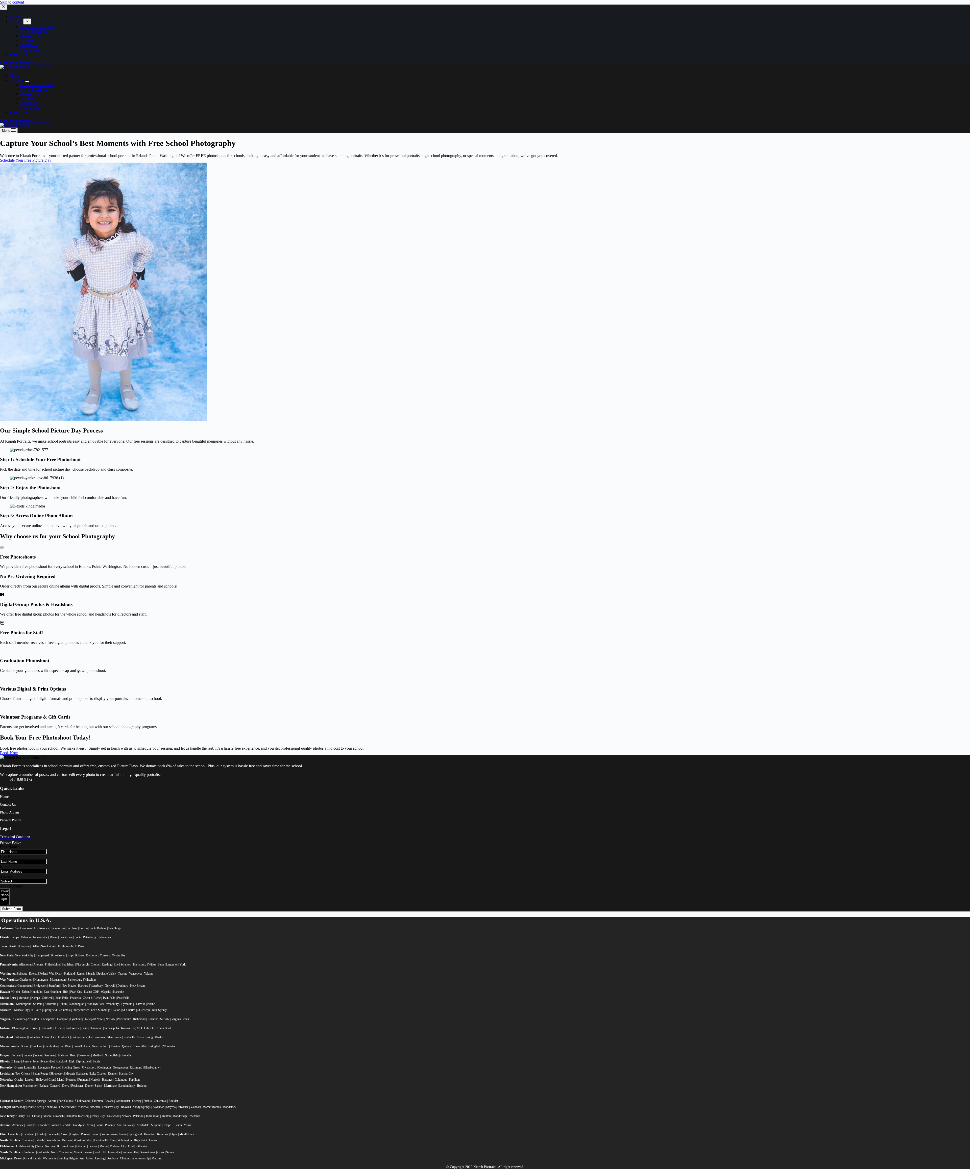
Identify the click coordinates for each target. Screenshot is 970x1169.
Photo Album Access (37, 85)
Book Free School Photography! (26, 120)
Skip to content (12, 2)
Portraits (16, 80)
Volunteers (28, 103)
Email (4, 866)
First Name (9, 847)
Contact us (18, 112)
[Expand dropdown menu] (27, 81)
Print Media (29, 107)
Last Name (8, 856)
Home (15, 75)
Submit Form (11, 909)
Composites (29, 94)
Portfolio (27, 98)
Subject (6, 876)
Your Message (11, 886)
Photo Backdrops (34, 89)
